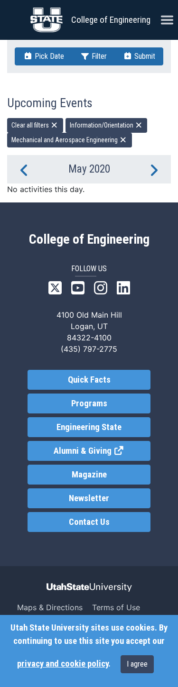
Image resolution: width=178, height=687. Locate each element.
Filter (98, 56)
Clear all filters (30, 125)
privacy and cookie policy (62, 664)
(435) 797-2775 (89, 349)
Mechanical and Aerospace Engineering (65, 140)
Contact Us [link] (89, 522)
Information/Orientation (102, 125)
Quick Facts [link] (89, 380)
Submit (143, 56)
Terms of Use (116, 607)
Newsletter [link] (89, 498)
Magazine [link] (89, 474)
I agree (137, 664)
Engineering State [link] (89, 427)
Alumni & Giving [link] (102, 451)
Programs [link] (89, 403)
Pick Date (48, 56)
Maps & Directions (50, 607)
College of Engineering (110, 19)
